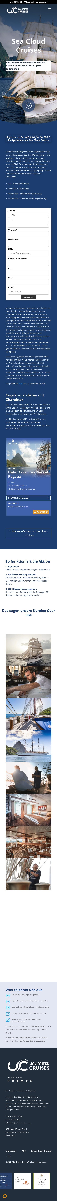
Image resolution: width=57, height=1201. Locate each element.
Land (10, 287)
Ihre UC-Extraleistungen (18, 498)
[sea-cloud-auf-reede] (28, 761)
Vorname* (12, 230)
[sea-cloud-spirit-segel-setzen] (28, 889)
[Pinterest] (17, 1080)
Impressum (11, 1151)
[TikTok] (26, 1080)
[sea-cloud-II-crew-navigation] (28, 697)
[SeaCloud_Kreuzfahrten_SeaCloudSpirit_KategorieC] (28, 825)
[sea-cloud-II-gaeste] (28, 793)
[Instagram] (31, 1080)
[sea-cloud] (28, 665)
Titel (10, 220)
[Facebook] (13, 1080)
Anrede (11, 210)
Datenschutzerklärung (41, 1151)
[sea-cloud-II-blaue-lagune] (28, 729)
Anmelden (28, 297)
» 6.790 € (41, 512)
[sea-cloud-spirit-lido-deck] (28, 857)
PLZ (10, 268)
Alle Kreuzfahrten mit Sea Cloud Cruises (29, 533)
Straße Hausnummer (17, 259)
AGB (20, 383)
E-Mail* (11, 249)
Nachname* (13, 239)
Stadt (10, 278)
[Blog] (8, 1080)
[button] (5, 1196)
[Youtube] (22, 1080)
